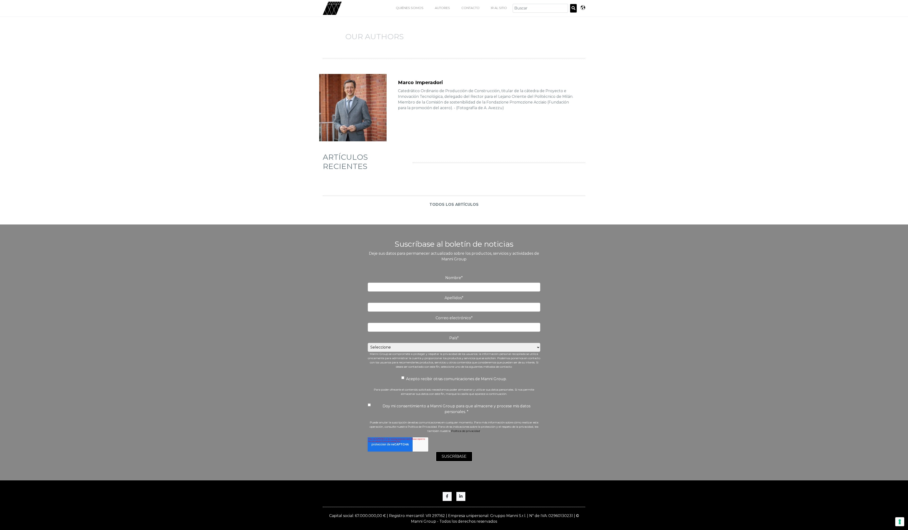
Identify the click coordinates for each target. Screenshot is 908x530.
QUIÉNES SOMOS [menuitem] (409, 8)
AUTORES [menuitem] (442, 8)
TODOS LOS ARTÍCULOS (454, 204)
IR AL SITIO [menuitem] (499, 8)
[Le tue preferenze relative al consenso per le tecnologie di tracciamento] (899, 521)
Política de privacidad (465, 431)
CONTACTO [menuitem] (470, 8)
